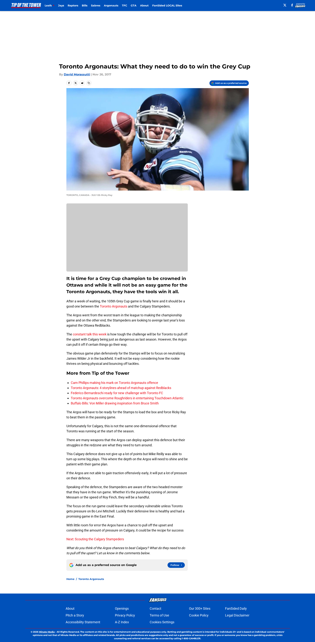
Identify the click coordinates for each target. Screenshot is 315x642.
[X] (284, 5)
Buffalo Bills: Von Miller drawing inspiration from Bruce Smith (115, 403)
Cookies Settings (162, 622)
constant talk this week (89, 334)
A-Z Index (122, 622)
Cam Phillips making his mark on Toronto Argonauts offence (114, 383)
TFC (124, 5)
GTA (133, 5)
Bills (84, 5)
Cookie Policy (199, 615)
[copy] (88, 83)
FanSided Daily (236, 608)
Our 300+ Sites (199, 608)
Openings (122, 608)
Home (70, 579)
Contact (155, 608)
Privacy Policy (125, 615)
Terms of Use (159, 615)
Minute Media (47, 631)
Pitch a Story (75, 615)
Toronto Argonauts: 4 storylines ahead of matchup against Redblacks (121, 388)
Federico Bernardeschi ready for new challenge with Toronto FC (117, 393)
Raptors (73, 5)
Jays (61, 5)
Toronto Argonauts (113, 306)
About (144, 5)
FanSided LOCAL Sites (167, 5)
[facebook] (292, 5)
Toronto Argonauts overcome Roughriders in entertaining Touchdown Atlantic (127, 398)
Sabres (95, 5)
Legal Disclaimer (237, 615)
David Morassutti (77, 74)
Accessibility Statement (83, 622)
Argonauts (111, 5)
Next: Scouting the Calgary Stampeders (95, 539)
